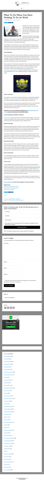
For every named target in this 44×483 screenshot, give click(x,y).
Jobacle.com (22, 3)
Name (5, 261)
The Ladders (11, 98)
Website (5, 274)
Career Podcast (7, 369)
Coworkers (6, 382)
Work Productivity (12, 198)
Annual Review (7, 359)
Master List (6, 417)
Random (5, 427)
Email (5, 268)
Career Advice (7, 364)
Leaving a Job (7, 414)
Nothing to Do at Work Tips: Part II (11, 186)
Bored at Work (12, 200)
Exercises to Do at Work (9, 189)
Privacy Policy (22, 479)
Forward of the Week (8, 388)
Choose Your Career (8, 372)
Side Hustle (6, 432)
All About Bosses (7, 356)
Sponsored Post (7, 435)
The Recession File (8, 440)
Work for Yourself (8, 454)
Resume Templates (8, 430)
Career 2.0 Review (7, 361)
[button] (22, 8)
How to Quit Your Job (8, 398)
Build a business (7, 117)
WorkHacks (18, 198)
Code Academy (29, 166)
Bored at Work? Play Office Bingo (11, 188)
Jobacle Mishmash (8, 409)
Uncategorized (7, 446)
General (5, 393)
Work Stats (6, 464)
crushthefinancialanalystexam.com (11, 70)
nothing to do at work (19, 200)
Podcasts (6, 425)
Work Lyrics (6, 459)
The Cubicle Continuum (9, 438)
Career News (6, 366)
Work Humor (7, 456)
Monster (17, 98)
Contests (6, 377)
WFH (5, 451)
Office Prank (6, 419)
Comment (6, 243)
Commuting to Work (8, 374)
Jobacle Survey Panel (8, 411)
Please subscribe (8, 182)
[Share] (12, 22)
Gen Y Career (7, 390)
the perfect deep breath (24, 49)
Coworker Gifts (7, 380)
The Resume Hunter (8, 443)
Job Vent (6, 403)
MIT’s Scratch (37, 166)
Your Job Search (7, 469)
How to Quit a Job (7, 395)
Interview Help (7, 401)
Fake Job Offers (7, 385)
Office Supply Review (8, 422)
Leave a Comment (16, 19)
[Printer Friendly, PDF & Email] (5, 195)
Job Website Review (8, 406)
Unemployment (7, 448)
